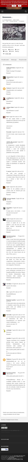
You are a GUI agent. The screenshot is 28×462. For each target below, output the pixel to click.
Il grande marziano (13, 21)
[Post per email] (3, 53)
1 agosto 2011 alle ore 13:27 (15, 292)
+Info (13, 5)
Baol (7, 116)
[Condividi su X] (8, 53)
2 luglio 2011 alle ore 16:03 (18, 88)
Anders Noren (12, 458)
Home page (14, 59)
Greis (7, 219)
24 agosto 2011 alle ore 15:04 (18, 359)
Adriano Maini (10, 107)
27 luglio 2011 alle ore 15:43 (18, 283)
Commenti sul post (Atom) (12, 419)
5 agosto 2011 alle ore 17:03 (18, 314)
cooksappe (8, 330)
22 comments (21, 21)
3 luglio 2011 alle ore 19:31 (17, 171)
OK (19, 5)
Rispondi (8, 73)
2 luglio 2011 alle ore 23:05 (15, 107)
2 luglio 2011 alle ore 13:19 (14, 77)
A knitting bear (10, 98)
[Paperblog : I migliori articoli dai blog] (4, 450)
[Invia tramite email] (6, 53)
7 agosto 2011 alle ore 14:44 (18, 330)
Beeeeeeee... (7, 17)
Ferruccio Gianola (10, 198)
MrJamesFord (9, 77)
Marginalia (9, 207)
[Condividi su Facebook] (10, 53)
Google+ (6, 51)
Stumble (12, 51)
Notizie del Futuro (10, 67)
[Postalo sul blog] (7, 53)
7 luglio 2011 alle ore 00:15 (15, 186)
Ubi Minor (9, 283)
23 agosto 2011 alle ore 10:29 (18, 338)
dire (7, 43)
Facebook (11, 49)
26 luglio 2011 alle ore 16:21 (15, 219)
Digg (18, 51)
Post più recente (5, 59)
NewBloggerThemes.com (15, 459)
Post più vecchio (22, 59)
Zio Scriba (8, 315)
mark (7, 187)
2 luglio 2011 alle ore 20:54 (15, 98)
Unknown (8, 88)
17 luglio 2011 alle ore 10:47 (14, 208)
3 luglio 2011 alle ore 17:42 (18, 132)
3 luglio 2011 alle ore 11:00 (15, 116)
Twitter (17, 49)
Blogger (11, 457)
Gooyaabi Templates (16, 456)
